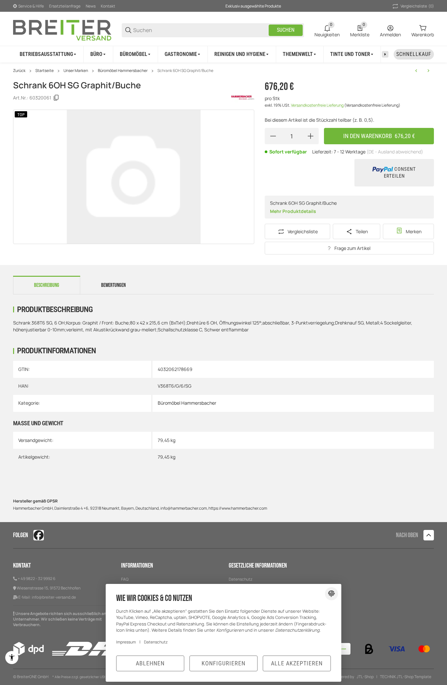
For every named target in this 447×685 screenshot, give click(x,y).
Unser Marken (75, 71)
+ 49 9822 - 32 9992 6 (36, 578)
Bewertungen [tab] (113, 285)
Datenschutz (240, 579)
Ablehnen (150, 663)
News (91, 6)
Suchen (286, 30)
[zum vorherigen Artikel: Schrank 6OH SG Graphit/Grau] (416, 70)
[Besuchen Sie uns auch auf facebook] (38, 535)
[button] (428, 535)
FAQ (125, 579)
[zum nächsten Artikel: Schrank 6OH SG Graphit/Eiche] (428, 70)
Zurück (19, 71)
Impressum (126, 642)
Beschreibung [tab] (46, 285)
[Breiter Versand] (62, 29)
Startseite (44, 71)
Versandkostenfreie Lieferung (317, 105)
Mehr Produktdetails (293, 211)
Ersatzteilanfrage (64, 6)
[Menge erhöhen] (310, 136)
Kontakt (108, 6)
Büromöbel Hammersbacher (123, 71)
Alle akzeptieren (297, 663)
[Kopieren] (56, 98)
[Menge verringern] (272, 136)
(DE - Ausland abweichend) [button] (395, 152)
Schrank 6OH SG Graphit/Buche (185, 71)
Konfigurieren (223, 663)
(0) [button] (417, 6)
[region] (223, 54)
